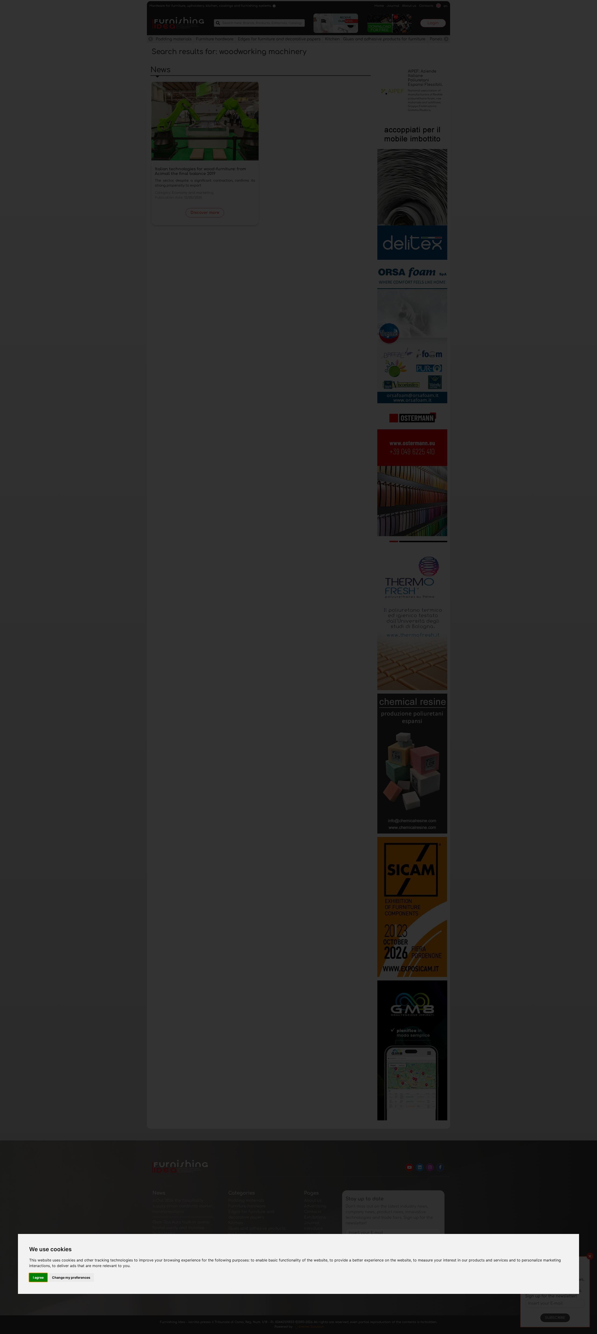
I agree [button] (38, 1277)
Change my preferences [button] (71, 1277)
